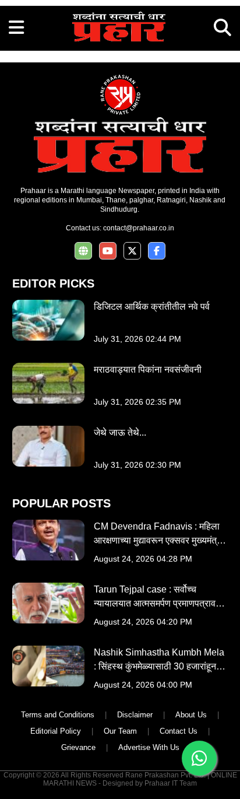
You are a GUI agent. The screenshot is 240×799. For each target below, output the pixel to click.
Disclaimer (135, 714)
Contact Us (178, 731)
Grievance (78, 747)
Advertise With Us (148, 747)
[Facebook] (156, 251)
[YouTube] (108, 251)
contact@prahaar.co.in (138, 228)
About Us (191, 714)
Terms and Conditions (57, 714)
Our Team (120, 731)
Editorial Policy (55, 731)
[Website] (83, 251)
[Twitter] (132, 251)
